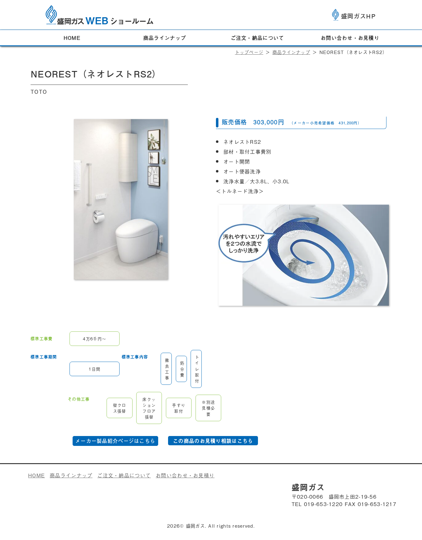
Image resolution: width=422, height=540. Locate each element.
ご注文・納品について (257, 37)
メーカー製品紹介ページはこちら (115, 441)
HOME (72, 37)
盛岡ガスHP (358, 16)
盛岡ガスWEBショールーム (99, 12)
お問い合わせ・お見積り (350, 37)
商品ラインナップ (164, 37)
